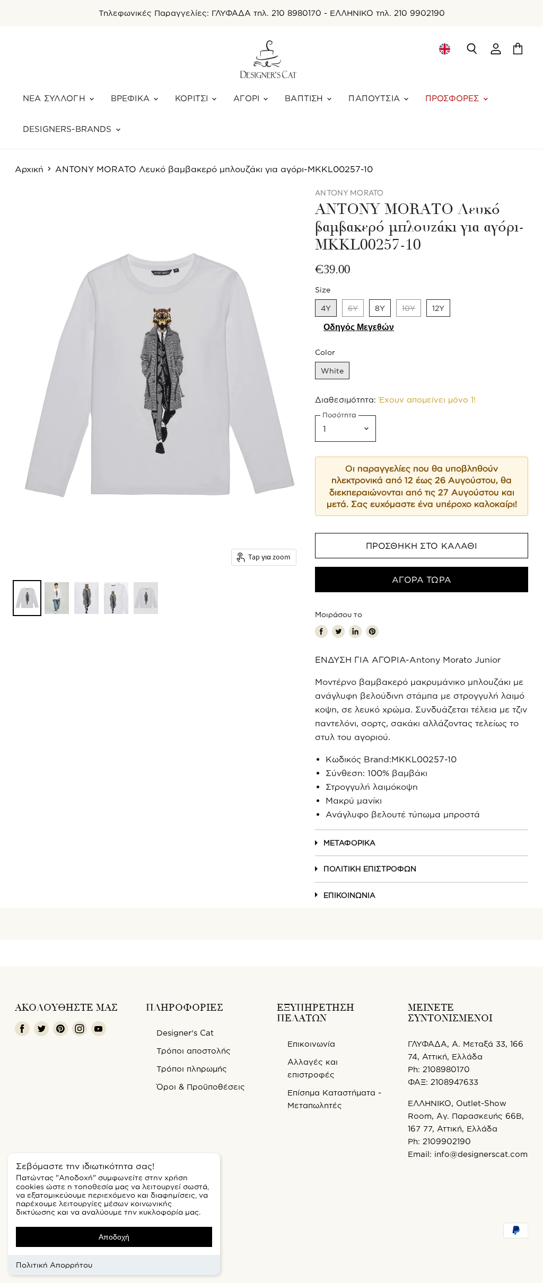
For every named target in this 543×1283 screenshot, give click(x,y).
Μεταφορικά (349, 843)
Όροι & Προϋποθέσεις (200, 1086)
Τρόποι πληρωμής (191, 1068)
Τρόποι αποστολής (193, 1050)
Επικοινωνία (349, 895)
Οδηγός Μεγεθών (358, 327)
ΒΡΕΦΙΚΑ (131, 98)
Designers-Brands (69, 128)
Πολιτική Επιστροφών (369, 868)
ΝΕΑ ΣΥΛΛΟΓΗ (55, 98)
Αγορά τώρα (421, 579)
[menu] (444, 48)
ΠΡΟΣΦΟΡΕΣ (453, 98)
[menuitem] (444, 48)
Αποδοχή (114, 1237)
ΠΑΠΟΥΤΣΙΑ (375, 98)
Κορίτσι (193, 98)
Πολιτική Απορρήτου (54, 1265)
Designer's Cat (185, 1032)
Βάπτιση (305, 98)
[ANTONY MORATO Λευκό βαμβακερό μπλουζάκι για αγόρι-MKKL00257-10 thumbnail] (27, 598)
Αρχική (29, 169)
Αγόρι (247, 98)
